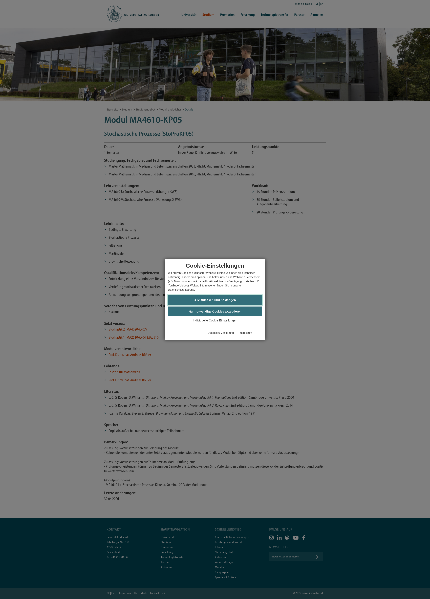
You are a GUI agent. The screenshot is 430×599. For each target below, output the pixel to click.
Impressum (245, 332)
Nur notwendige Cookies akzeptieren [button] (215, 311)
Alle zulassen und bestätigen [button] (215, 300)
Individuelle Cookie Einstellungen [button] (215, 320)
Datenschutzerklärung (221, 332)
